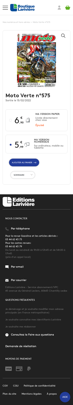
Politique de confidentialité (39, 385)
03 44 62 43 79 (13, 246)
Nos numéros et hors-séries (16, 22)
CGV (5, 385)
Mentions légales (31, 393)
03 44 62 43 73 (13, 239)
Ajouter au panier (22, 162)
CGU (15, 385)
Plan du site (9, 393)
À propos (52, 393)
